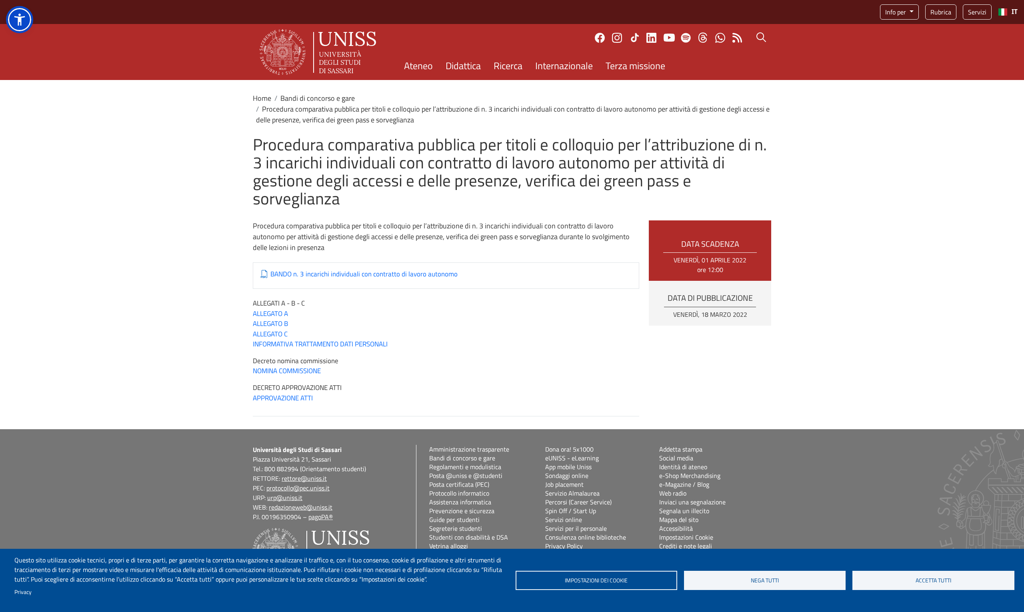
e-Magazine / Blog (684, 484)
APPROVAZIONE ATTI (283, 398)
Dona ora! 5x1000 (569, 449)
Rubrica (940, 12)
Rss (737, 38)
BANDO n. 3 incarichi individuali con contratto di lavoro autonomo (364, 274)
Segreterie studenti (455, 528)
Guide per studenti (454, 519)
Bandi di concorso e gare (317, 98)
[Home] (318, 52)
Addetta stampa (680, 449)
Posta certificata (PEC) (459, 484)
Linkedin (651, 38)
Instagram (617, 38)
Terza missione (635, 65)
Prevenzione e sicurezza (461, 510)
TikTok (634, 37)
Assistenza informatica (460, 502)
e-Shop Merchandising (689, 475)
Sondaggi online (566, 475)
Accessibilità (676, 528)
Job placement (564, 484)
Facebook (600, 38)
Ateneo (418, 65)
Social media (676, 458)
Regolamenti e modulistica (465, 466)
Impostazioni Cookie (686, 537)
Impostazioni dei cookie (596, 580)
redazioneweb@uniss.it (300, 507)
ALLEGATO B (270, 323)
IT (1015, 12)
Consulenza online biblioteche (585, 537)
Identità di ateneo (683, 466)
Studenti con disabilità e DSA (468, 537)
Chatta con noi (720, 38)
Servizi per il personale (576, 528)
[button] (19, 19)
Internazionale (564, 65)
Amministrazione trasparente (469, 449)
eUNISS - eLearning (572, 458)
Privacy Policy (564, 546)
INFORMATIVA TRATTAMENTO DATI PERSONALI (320, 344)
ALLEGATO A (270, 313)
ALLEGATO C (270, 334)
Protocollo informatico (459, 493)
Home (262, 98)
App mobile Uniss (568, 466)
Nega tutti (765, 580)
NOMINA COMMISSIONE (287, 371)
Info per (896, 12)
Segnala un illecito (684, 510)
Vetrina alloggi (448, 546)
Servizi (977, 12)
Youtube (669, 37)
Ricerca (508, 65)
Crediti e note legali (685, 546)
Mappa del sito (678, 519)
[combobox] (1008, 12)
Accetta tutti (933, 580)
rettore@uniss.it (304, 478)
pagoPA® (320, 517)
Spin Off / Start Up (570, 510)
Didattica (463, 65)
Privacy (23, 592)
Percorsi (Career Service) (578, 502)
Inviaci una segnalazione (692, 502)
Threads (703, 37)
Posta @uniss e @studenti (465, 475)
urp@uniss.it (284, 497)
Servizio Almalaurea (572, 493)
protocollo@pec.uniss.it (298, 488)
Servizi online (563, 519)
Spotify (686, 38)
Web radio (672, 493)
